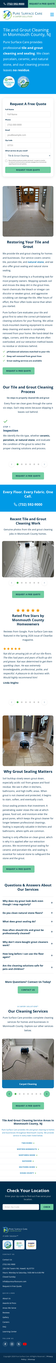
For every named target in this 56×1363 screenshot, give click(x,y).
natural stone (36, 261)
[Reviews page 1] (17, 702)
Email (7, 130)
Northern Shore (27, 1155)
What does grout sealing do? (19, 921)
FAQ (4, 1326)
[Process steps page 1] (17, 464)
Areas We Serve (9, 1308)
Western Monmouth (27, 1149)
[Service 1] (15, 1093)
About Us (7, 1298)
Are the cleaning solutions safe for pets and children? (23, 967)
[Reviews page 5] (34, 702)
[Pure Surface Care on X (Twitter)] (18, 1344)
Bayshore (27, 1161)
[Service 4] (28, 1093)
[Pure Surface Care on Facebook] (5, 1344)
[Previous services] (9, 1094)
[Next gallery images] (44, 583)
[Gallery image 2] (21, 582)
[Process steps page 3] (25, 464)
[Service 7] (40, 1093)
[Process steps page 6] (38, 464)
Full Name (9, 109)
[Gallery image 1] (17, 582)
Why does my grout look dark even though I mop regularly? (23, 902)
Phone (8, 120)
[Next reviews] (44, 702)
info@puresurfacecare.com (14, 1281)
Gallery (6, 1317)
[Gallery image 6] (38, 582)
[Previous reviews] (11, 702)
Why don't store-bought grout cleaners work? (25, 943)
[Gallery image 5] (34, 582)
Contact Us (28, 990)
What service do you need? (16, 151)
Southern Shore (27, 1167)
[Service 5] (32, 1093)
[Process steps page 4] (30, 464)
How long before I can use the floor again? (23, 955)
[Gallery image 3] (25, 582)
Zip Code (8, 140)
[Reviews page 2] (21, 702)
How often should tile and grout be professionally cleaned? (23, 931)
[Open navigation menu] (52, 14)
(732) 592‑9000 (15, 4)
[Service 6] (36, 1093)
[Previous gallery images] (11, 583)
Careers (6, 1322)
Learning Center (10, 1331)
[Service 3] (23, 1093)
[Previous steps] (11, 464)
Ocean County (27, 1173)
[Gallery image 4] (30, 582)
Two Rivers (27, 1143)
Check (46, 1207)
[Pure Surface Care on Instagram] (12, 1344)
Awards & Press (9, 1303)
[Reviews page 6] (38, 702)
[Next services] (47, 1094)
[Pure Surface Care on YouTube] (25, 1344)
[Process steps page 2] (21, 464)
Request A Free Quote (42, 3)
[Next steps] (44, 464)
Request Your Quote (28, 170)
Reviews (6, 1312)
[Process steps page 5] (34, 464)
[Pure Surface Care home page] (22, 14)
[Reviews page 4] (30, 702)
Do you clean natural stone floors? (23, 912)
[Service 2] (19, 1093)
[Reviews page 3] (25, 702)
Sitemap (31, 1359)
